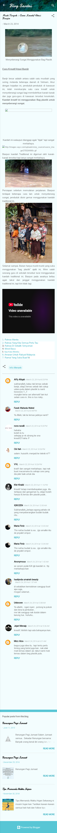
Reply (17, 402)
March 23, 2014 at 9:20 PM (36, 426)
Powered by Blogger (30, 827)
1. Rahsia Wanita (10, 339)
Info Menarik (15, 367)
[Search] (53, 5)
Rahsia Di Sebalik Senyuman (18, 345)
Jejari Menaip (20, 626)
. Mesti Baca (9, 348)
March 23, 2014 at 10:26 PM (33, 449)
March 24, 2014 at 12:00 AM (35, 505)
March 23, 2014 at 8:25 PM (37, 379)
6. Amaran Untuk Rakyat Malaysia (18, 354)
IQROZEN (18, 505)
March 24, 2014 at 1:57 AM (26, 582)
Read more (49, 748)
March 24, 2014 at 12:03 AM (37, 526)
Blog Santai (20, 5)
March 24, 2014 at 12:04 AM (37, 544)
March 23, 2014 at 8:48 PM (26, 411)
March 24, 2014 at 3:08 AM (35, 603)
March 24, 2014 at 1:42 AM (38, 562)
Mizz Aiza (18, 641)
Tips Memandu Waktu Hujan (16, 789)
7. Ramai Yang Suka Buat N (15, 357)
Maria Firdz (19, 526)
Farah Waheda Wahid (24, 408)
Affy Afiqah (19, 379)
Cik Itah (17, 449)
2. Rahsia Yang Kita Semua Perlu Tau (20, 343)
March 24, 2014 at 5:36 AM (38, 626)
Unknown (18, 602)
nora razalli (19, 426)
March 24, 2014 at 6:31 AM (35, 641)
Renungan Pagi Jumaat (14, 723)
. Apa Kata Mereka (11, 352)
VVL (16, 464)
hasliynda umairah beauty (26, 579)
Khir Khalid (19, 484)
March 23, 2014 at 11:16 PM (36, 485)
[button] (53, 16)
